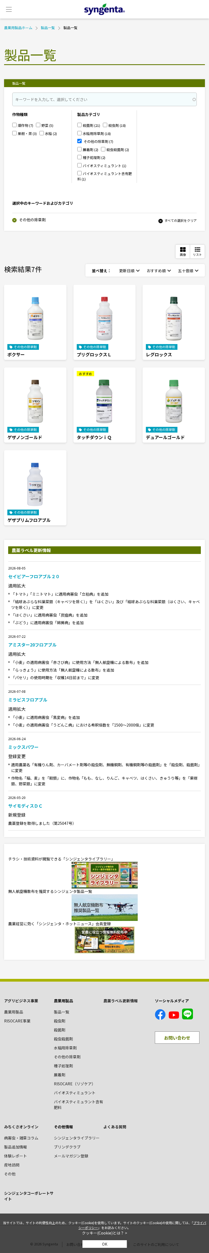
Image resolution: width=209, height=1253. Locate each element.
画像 (183, 254)
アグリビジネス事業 (21, 1000)
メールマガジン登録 (71, 1156)
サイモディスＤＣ (25, 805)
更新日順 (126, 270)
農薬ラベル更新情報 (120, 1000)
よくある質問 (114, 1126)
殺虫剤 (59, 1021)
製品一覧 (48, 27)
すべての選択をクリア (180, 220)
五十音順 (185, 270)
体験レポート (15, 1156)
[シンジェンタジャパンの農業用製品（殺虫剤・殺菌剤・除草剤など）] (104, 9)
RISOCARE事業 (17, 1021)
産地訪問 (11, 1165)
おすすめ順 (156, 270)
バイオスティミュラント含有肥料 (78, 1104)
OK (104, 1244)
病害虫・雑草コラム (21, 1138)
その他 (10, 1174)
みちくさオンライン (21, 1126)
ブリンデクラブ (67, 1147)
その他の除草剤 (32, 219)
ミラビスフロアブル (27, 699)
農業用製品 (13, 1012)
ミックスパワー (23, 747)
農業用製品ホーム (18, 27)
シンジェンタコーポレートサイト (29, 1196)
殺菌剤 (59, 1030)
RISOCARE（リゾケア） (75, 1083)
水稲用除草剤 (65, 1047)
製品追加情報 (15, 1147)
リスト (197, 254)
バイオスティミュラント (75, 1092)
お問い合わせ (177, 1037)
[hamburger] (9, 9)
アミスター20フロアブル (32, 644)
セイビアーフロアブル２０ (34, 576)
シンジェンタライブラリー (77, 1138)
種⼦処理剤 (63, 1065)
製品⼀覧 (61, 1012)
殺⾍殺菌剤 (63, 1038)
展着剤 (59, 1074)
